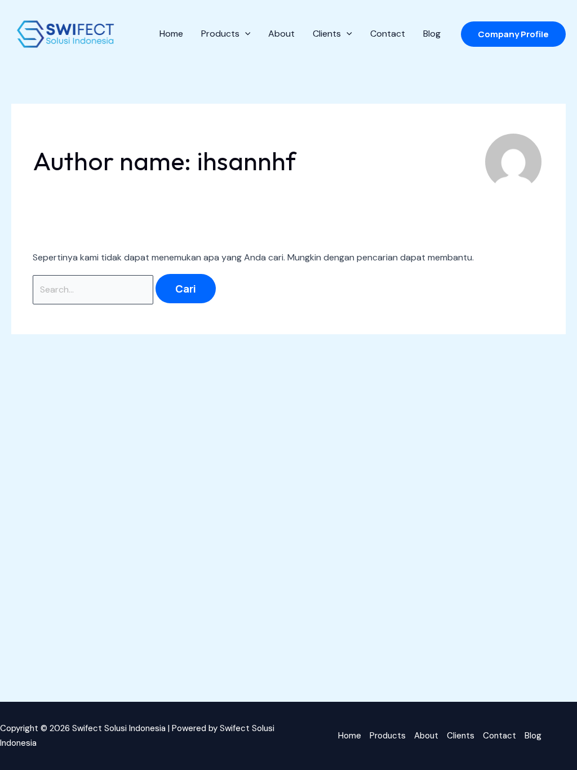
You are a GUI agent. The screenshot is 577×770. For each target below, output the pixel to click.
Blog (533, 735)
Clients (460, 735)
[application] (245, 34)
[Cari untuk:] (94, 289)
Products (388, 735)
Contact (499, 735)
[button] (513, 34)
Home (349, 735)
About (426, 735)
